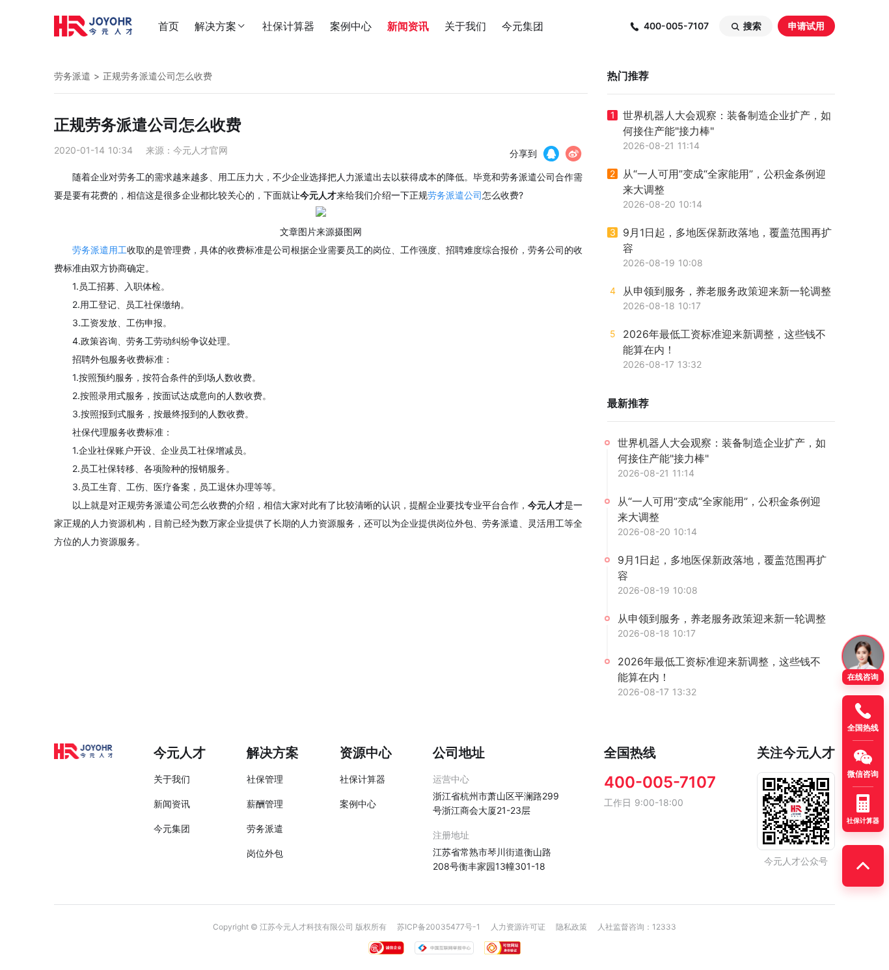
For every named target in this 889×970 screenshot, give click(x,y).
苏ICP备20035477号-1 (438, 927)
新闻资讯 (408, 26)
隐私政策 (571, 927)
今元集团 (522, 26)
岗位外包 (265, 853)
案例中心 (351, 26)
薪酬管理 (265, 803)
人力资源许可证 (518, 927)
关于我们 (465, 26)
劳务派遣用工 (99, 249)
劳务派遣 (72, 75)
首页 (168, 26)
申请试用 (806, 25)
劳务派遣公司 (455, 195)
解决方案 (221, 26)
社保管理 (265, 778)
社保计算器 (288, 26)
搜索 (745, 26)
